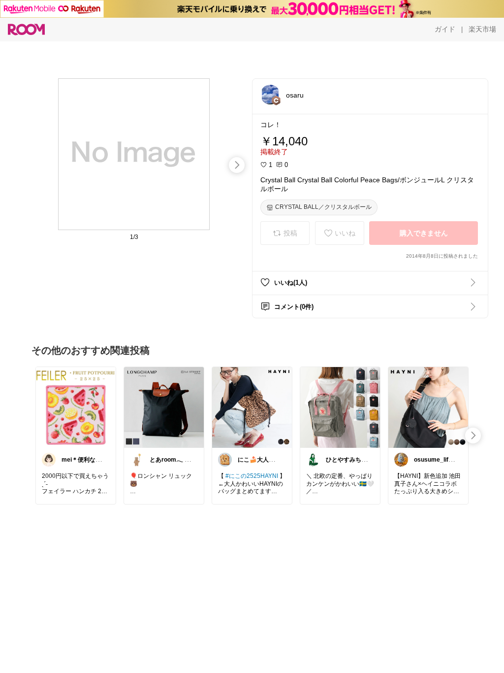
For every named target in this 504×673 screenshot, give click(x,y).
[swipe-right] (237, 165)
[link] (76, 407)
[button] (270, 94)
